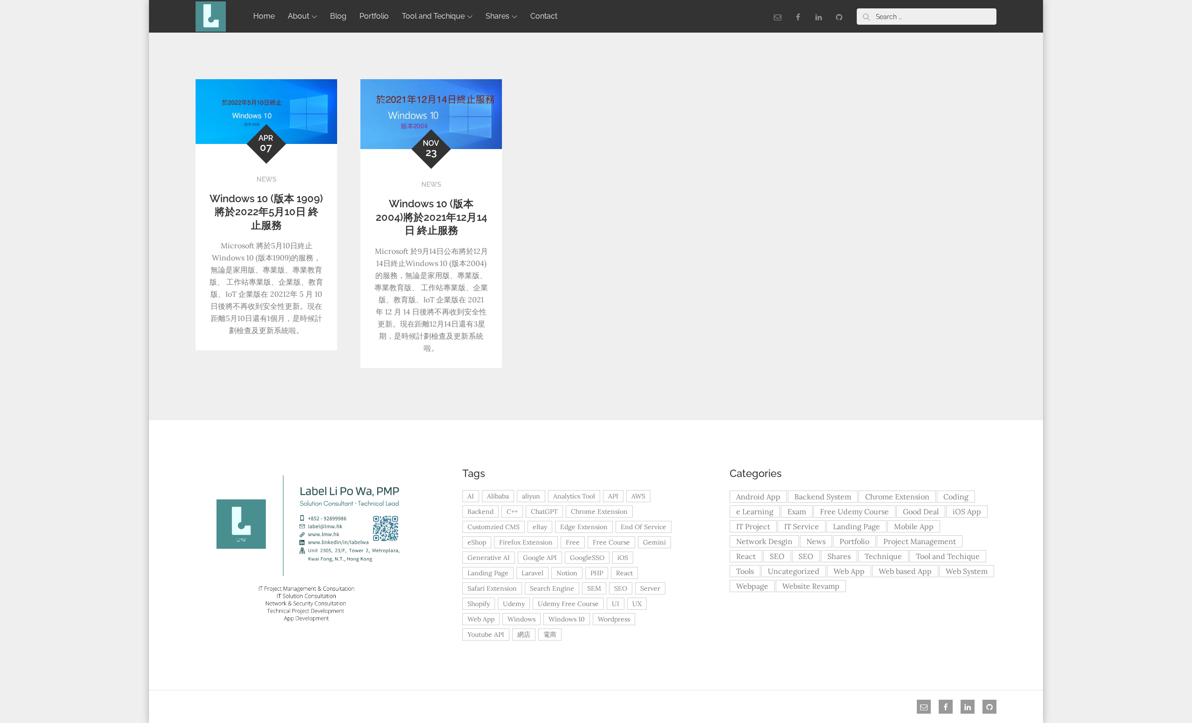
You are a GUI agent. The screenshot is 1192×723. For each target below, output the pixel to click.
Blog (338, 16)
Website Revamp (811, 586)
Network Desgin (764, 541)
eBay (540, 527)
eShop (476, 542)
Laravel (532, 573)
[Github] (839, 16)
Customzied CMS (493, 527)
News (267, 179)
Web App (480, 619)
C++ (512, 511)
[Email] (777, 16)
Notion (566, 573)
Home (264, 16)
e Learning (754, 511)
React (624, 573)
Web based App (905, 571)
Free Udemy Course (854, 511)
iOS (622, 557)
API (613, 496)
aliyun (531, 496)
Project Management (919, 541)
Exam (796, 511)
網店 (523, 634)
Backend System (822, 496)
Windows (521, 619)
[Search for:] (926, 16)
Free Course (611, 542)
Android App (758, 496)
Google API (540, 557)
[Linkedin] (818, 16)
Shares (497, 16)
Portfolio (374, 16)
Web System (967, 571)
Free (573, 542)
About (298, 16)
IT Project (753, 526)
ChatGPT (544, 511)
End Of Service (643, 527)
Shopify (478, 604)
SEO (620, 588)
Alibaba (498, 496)
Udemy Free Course (568, 604)
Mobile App (914, 526)
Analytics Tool (574, 496)
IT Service (801, 526)
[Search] (866, 16)
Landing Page (487, 573)
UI (615, 604)
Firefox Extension (526, 542)
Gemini (654, 542)
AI (470, 496)
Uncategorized (794, 571)
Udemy (514, 604)
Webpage (752, 586)
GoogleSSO (587, 557)
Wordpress (614, 619)
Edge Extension (584, 527)
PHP (596, 573)
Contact (543, 16)
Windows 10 (567, 619)
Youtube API (485, 634)
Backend (480, 511)
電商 (549, 634)
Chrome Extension (599, 511)
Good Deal (921, 511)
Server (650, 588)
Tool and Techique (433, 16)
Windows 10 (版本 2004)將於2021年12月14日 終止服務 (431, 217)
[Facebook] (798, 16)
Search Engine (552, 588)
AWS (638, 496)
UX (637, 604)
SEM (594, 588)
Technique (883, 556)
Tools (745, 571)
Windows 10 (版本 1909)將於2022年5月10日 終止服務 (266, 211)
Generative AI (488, 557)
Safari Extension (492, 588)
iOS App (967, 511)
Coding (955, 496)
